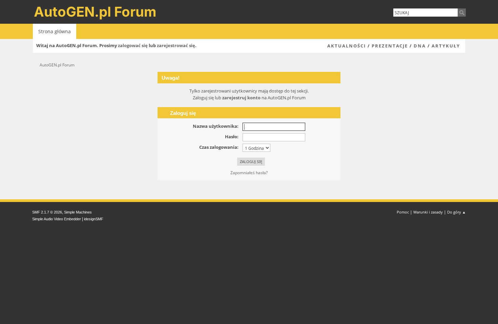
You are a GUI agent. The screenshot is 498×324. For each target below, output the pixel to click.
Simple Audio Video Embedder (56, 219)
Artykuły (446, 46)
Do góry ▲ (456, 212)
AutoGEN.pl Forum (95, 11)
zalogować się (133, 45)
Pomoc (403, 212)
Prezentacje (390, 46)
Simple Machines (78, 212)
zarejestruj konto (241, 98)
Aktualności (346, 46)
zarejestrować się (176, 45)
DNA (420, 46)
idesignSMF (93, 219)
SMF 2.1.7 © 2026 (47, 212)
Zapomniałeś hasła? (249, 173)
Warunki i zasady (428, 212)
